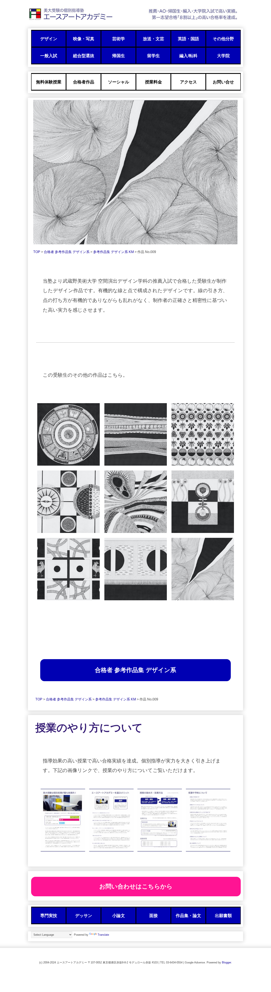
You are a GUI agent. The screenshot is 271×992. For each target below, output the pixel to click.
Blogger (226, 962)
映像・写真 (83, 38)
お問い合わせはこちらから (136, 886)
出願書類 (223, 915)
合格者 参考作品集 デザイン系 (67, 252)
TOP (37, 252)
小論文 (118, 915)
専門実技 (48, 915)
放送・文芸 (153, 38)
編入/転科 (188, 55)
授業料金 (153, 82)
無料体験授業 (48, 82)
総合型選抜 (83, 55)
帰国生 (118, 55)
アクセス (188, 82)
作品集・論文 (188, 915)
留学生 (153, 55)
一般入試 (48, 55)
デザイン (48, 38)
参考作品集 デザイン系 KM (114, 252)
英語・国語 (188, 38)
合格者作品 (83, 82)
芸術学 (118, 38)
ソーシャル (118, 82)
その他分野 (223, 38)
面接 (153, 915)
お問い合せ (223, 82)
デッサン (83, 915)
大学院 (223, 55)
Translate (103, 934)
